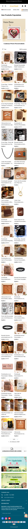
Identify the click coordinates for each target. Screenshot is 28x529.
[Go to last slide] (2, 30)
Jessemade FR (15, 527)
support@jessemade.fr (9, 497)
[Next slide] (26, 30)
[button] (2, 6)
